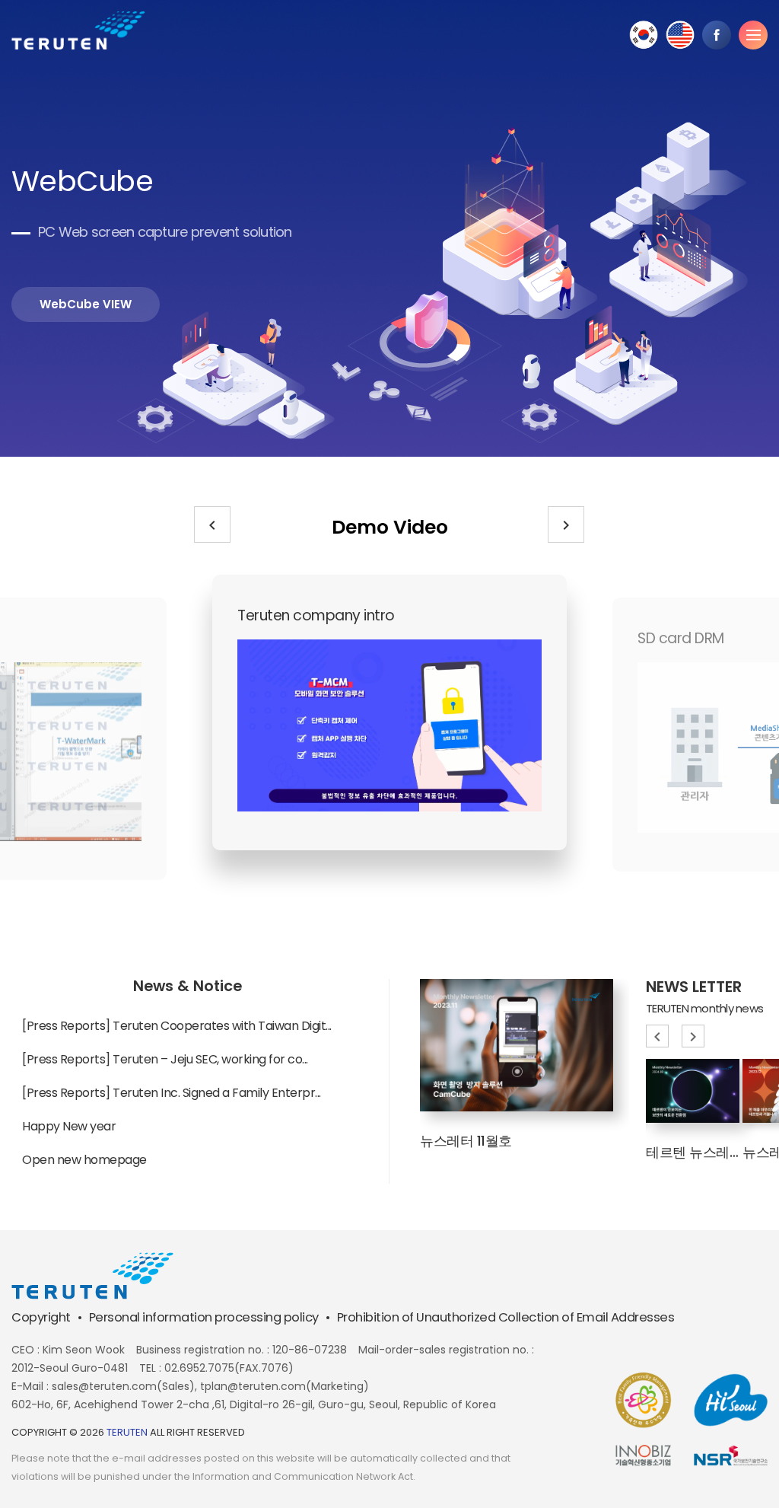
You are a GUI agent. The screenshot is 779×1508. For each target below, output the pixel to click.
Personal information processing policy (204, 1317)
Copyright (41, 1317)
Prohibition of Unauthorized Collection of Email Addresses (506, 1317)
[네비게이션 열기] (753, 35)
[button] (212, 524)
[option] (395, 229)
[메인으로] (78, 30)
